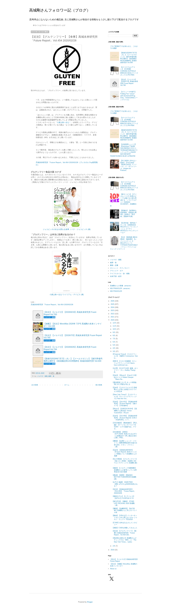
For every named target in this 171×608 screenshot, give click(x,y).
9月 (114, 332)
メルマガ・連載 (42, 376)
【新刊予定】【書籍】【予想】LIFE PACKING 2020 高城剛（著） (123, 503)
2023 (113, 310)
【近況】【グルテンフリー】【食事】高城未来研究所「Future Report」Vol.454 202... (124, 533)
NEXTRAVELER (116, 291)
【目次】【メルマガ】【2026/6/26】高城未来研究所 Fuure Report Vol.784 (70, 348)
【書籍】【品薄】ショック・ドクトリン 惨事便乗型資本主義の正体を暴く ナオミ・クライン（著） (124, 444)
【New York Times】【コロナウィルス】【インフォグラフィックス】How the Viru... (124, 396)
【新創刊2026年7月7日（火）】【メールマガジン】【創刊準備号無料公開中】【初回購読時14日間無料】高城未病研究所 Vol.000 (73, 360)
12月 (115, 323)
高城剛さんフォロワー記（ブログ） (59, 10)
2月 (114, 546)
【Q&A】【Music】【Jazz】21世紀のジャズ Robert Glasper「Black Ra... (124, 377)
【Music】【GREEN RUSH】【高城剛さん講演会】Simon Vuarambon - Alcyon (124, 410)
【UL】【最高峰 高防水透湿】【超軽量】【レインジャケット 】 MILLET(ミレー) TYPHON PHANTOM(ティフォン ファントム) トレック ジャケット (124, 243)
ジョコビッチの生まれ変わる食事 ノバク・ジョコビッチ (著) (67, 229)
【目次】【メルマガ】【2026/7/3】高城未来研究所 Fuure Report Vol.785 (73, 336)
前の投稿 (99, 385)
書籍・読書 (114, 265)
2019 (113, 550)
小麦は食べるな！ (64, 122)
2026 (113, 301)
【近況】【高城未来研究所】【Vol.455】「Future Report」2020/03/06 (124, 491)
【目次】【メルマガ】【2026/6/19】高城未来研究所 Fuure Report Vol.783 (70, 313)
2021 (113, 317)
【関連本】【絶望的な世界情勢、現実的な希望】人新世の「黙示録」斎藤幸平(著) (128, 213)
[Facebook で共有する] (57, 373)
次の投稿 (34, 385)
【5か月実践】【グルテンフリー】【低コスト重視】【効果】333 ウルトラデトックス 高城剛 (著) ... (124, 462)
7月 (114, 339)
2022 (113, 314)
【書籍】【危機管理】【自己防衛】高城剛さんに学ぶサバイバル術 (124, 510)
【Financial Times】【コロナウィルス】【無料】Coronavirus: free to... (125, 356)
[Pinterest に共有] (59, 373)
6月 (114, 342)
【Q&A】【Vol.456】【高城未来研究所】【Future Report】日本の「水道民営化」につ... (124, 418)
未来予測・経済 (115, 276)
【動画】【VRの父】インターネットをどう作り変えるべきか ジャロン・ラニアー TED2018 (124, 517)
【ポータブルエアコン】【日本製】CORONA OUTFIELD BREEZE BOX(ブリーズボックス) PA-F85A (129, 71)
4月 (114, 348)
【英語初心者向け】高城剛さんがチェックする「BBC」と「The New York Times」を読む (124, 540)
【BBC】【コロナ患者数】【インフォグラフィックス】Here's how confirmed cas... (124, 363)
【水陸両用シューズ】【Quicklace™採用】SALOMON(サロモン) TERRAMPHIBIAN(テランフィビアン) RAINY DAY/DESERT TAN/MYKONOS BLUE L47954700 (124, 150)
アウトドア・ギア (116, 271)
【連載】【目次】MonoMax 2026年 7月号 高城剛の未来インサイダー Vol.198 (73, 325)
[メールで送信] (50, 373)
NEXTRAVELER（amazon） (120, 288)
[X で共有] (55, 373)
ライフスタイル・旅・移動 (120, 273)
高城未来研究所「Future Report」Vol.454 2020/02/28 (52, 304)
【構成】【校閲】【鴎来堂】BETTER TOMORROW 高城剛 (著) (124, 477)
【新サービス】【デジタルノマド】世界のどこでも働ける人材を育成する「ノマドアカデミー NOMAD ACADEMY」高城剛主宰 (123, 200)
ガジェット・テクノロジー (120, 268)
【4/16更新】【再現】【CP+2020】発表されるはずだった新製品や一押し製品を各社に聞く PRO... (124, 435)
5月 (114, 345)
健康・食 (51, 376)
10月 (115, 329)
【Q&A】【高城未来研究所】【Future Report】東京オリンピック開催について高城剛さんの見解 (124, 453)
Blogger (90, 602)
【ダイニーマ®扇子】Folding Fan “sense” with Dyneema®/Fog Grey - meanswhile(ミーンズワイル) (129, 95)
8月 (114, 335)
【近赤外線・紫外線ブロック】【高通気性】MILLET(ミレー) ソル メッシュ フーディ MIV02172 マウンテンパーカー (129, 228)
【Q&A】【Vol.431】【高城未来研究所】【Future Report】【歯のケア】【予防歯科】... (124, 403)
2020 (113, 320)
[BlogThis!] (52, 373)
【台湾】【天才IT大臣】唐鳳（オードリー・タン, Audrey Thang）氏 (125, 370)
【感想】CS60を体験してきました (124, 528)
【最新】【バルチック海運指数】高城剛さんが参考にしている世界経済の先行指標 (124, 470)
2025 (113, 304)
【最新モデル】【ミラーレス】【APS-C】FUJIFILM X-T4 (123, 497)
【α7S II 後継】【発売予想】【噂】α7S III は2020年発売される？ (125, 484)
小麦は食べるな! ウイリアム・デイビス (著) (67, 294)
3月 (114, 351)
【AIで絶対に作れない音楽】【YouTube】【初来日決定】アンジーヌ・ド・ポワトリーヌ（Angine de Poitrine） (128, 165)
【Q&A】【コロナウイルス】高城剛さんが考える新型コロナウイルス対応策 (124, 389)
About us (113, 569)
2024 (113, 307)
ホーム (66, 385)
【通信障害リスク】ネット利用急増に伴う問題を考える (124, 383)
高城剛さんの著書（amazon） (121, 286)
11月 (115, 326)
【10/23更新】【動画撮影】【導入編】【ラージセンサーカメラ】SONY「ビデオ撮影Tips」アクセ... (124, 426)
